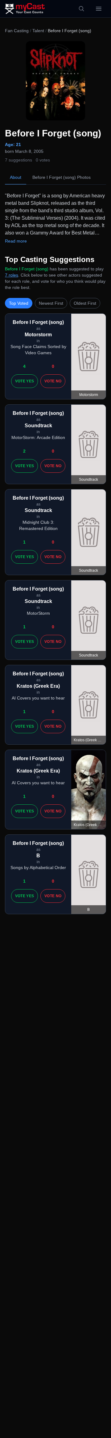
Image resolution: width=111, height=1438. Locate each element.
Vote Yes (24, 381)
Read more (16, 241)
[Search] (81, 8)
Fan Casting (17, 30)
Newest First (51, 303)
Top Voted (18, 303)
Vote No (52, 381)
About (15, 177)
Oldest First (85, 303)
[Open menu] (98, 8)
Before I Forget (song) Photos (61, 177)
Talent (38, 30)
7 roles (11, 275)
